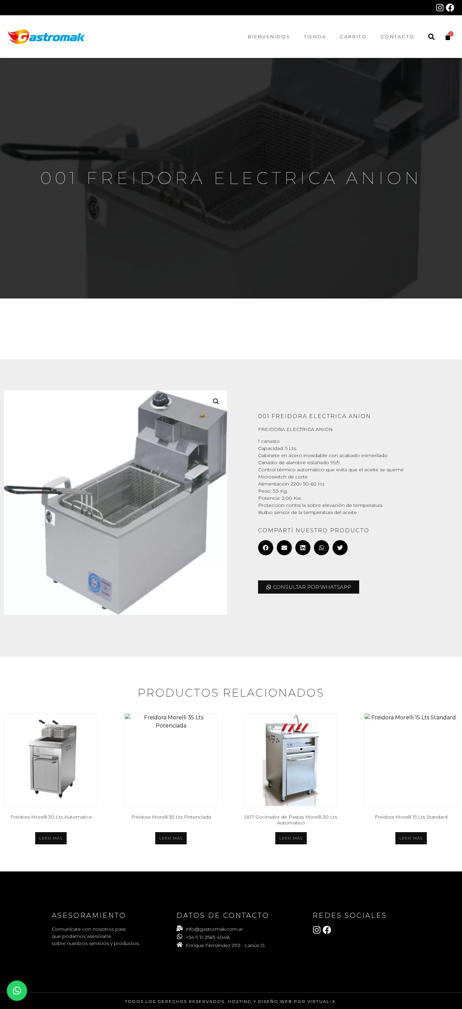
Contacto (397, 36)
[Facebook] (450, 7)
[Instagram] (440, 7)
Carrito (353, 36)
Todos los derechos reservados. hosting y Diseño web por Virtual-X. (231, 1001)
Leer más (51, 838)
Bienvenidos (269, 36)
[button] (216, 401)
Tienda (315, 36)
